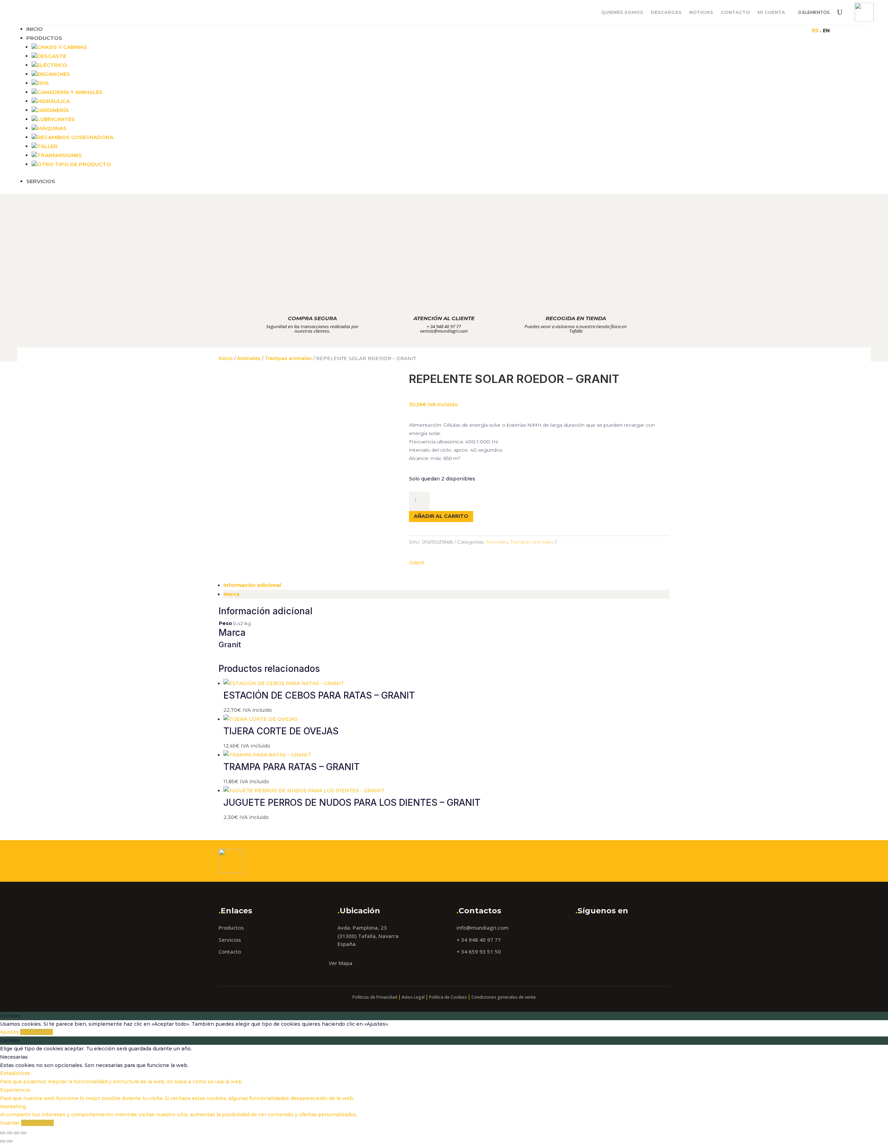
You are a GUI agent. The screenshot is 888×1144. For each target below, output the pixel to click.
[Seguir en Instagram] (677, 30)
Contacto (735, 12)
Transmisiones (59, 155)
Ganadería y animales (70, 92)
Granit (416, 563)
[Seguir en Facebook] (663, 30)
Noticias (701, 12)
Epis (43, 83)
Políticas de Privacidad (374, 997)
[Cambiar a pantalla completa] (9, 1133)
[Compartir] (16, 1133)
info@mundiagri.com (482, 927)
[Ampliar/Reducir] (3, 1133)
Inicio (34, 29)
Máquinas (52, 128)
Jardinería (53, 110)
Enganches (53, 74)
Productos (44, 38)
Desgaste (51, 56)
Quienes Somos (622, 12)
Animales (249, 358)
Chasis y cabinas (62, 47)
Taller (47, 146)
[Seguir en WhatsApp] (704, 30)
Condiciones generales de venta (503, 997)
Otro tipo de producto (74, 164)
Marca (231, 594)
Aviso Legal (413, 997)
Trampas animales (288, 358)
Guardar (10, 1123)
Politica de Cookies (448, 997)
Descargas (666, 12)
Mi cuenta (771, 12)
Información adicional (252, 585)
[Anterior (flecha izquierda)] (3, 1141)
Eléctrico (52, 65)
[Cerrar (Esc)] (23, 1133)
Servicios (40, 181)
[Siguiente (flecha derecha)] (9, 1141)
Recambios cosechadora (75, 137)
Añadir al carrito (441, 516)
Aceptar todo (36, 1032)
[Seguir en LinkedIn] (691, 30)
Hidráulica (53, 101)
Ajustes (10, 1032)
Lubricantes (56, 119)
